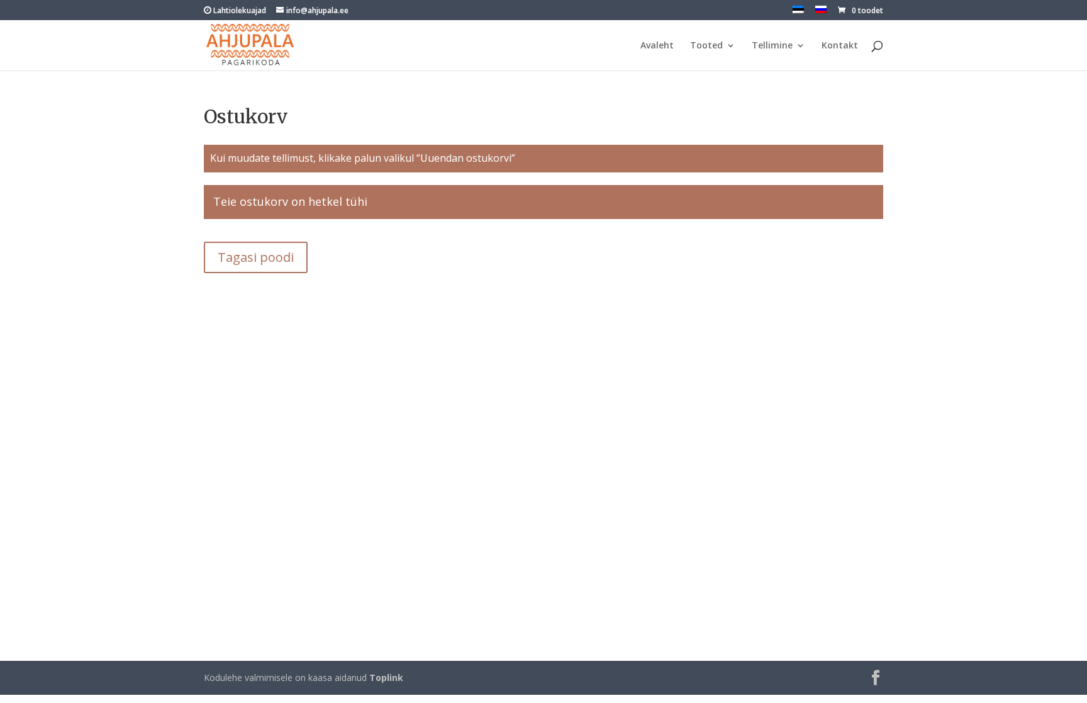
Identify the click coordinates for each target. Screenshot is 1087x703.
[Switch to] (798, 13)
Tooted (706, 46)
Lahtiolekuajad (238, 10)
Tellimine (772, 46)
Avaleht (657, 46)
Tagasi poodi (256, 257)
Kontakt (840, 46)
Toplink (386, 677)
